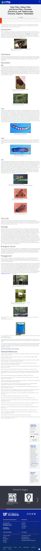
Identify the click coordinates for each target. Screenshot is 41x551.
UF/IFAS (4, 537)
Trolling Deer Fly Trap (5, 273)
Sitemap (15, 547)
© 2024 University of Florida (7, 547)
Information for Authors (26, 535)
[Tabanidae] (29, 498)
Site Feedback (6, 527)
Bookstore (24, 524)
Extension (5, 542)
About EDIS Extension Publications (28, 540)
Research (5, 540)
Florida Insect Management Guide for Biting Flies (10, 348)
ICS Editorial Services (26, 538)
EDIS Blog (23, 523)
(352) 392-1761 (6, 528)
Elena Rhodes (36, 434)
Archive (20, 547)
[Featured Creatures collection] (12, 498)
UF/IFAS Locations (6, 535)
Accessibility (24, 526)
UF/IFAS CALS (5, 538)
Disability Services (26, 547)
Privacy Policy (33, 547)
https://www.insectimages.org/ (28, 185)
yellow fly (28, 34)
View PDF (34, 440)
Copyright (23, 527)
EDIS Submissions (25, 537)
